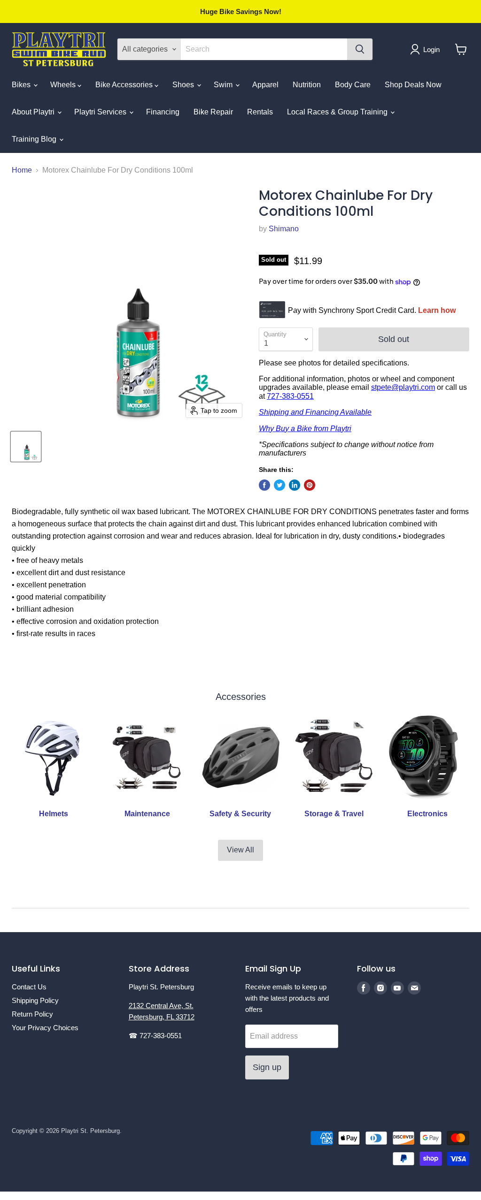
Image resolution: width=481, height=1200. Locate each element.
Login (431, 49)
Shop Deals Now (413, 85)
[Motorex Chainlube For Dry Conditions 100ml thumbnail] (26, 447)
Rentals (260, 112)
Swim (224, 85)
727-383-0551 (290, 396)
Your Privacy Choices (45, 1028)
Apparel (265, 85)
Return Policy (32, 1014)
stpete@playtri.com (403, 387)
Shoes (184, 85)
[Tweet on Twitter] (279, 485)
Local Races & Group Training (338, 112)
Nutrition (307, 85)
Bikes (22, 85)
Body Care (353, 85)
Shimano (284, 229)
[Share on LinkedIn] (294, 485)
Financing (162, 112)
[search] (264, 49)
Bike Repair (213, 112)
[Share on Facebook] (264, 485)
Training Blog (35, 139)
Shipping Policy (35, 1000)
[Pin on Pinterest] (309, 485)
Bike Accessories (125, 85)
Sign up (267, 1067)
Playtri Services (101, 112)
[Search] (359, 49)
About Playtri (34, 112)
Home (22, 170)
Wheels (64, 85)
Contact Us (29, 987)
